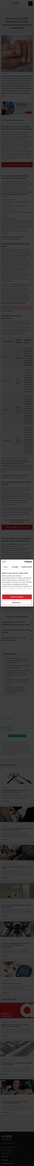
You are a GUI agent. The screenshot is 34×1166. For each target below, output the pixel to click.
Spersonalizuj (16, 602)
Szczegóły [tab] (15, 567)
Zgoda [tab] (5, 567)
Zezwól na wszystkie (17, 597)
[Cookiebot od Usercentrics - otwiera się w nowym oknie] (24, 562)
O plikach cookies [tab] (26, 567)
